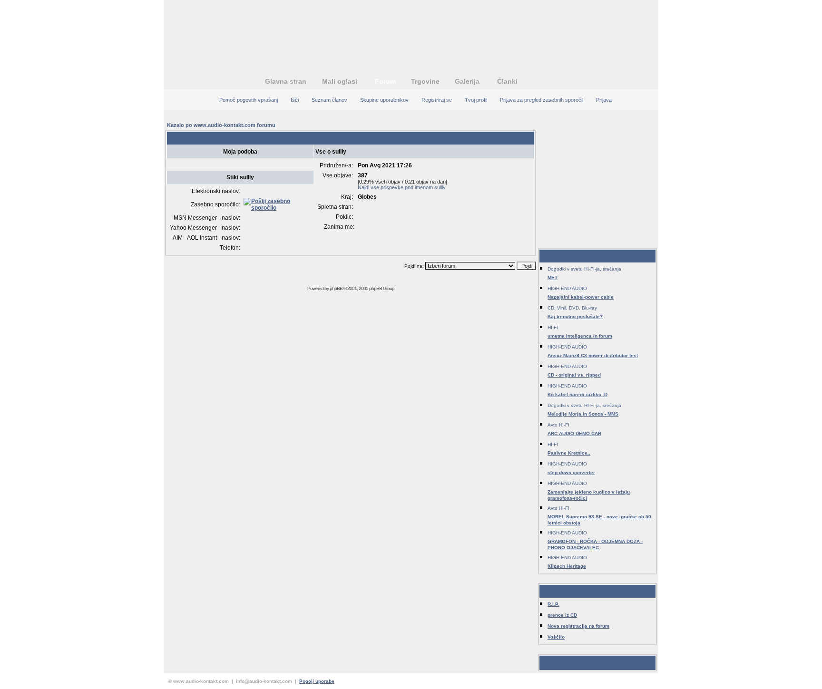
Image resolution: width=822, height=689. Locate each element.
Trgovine (425, 81)
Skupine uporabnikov (384, 100)
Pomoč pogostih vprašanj (248, 100)
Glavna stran (285, 81)
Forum (385, 81)
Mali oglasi (339, 81)
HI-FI (553, 327)
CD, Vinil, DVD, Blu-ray (572, 308)
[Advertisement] (411, 31)
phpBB (336, 288)
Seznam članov (329, 100)
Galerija (467, 81)
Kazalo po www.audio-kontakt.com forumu (221, 125)
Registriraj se (436, 100)
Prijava (604, 100)
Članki (507, 81)
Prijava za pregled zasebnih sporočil (541, 100)
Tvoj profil (476, 100)
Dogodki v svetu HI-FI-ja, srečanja (584, 269)
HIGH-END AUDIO (567, 288)
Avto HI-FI (558, 424)
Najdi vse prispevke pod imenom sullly (402, 187)
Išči (295, 100)
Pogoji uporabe (316, 681)
